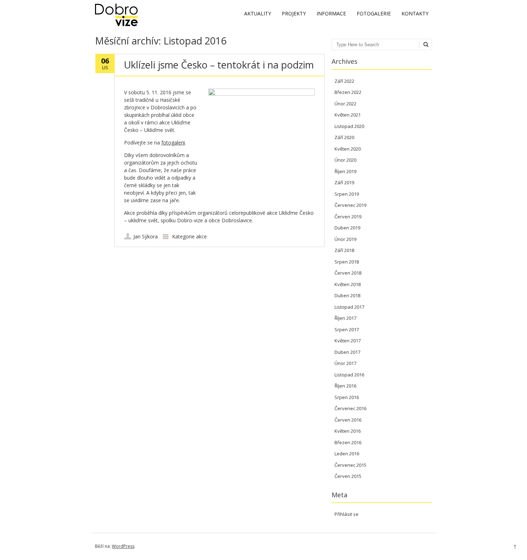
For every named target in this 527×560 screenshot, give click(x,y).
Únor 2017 (345, 363)
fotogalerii (173, 142)
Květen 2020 (347, 149)
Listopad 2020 (349, 126)
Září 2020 (344, 137)
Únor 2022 (345, 103)
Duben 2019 (347, 227)
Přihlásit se (346, 514)
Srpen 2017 (346, 329)
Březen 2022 (347, 92)
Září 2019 (344, 182)
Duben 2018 (347, 295)
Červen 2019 (347, 216)
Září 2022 (344, 81)
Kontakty (415, 13)
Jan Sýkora (145, 236)
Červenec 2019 (350, 205)
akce (201, 236)
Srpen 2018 (346, 261)
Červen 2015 (347, 476)
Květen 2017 (347, 340)
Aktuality (257, 13)
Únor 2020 (345, 160)
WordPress (123, 546)
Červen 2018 (347, 273)
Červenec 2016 (350, 408)
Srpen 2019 (346, 194)
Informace (331, 13)
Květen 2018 (347, 284)
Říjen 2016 (345, 386)
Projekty (294, 13)
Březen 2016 (347, 442)
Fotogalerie (374, 13)
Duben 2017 (347, 352)
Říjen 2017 (345, 318)
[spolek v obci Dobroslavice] (116, 24)
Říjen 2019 (345, 171)
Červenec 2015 (350, 465)
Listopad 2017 (349, 307)
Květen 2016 (347, 431)
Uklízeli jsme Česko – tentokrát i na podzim (219, 64)
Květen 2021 (347, 114)
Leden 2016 (346, 453)
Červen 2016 (347, 420)
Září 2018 (344, 250)
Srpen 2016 (346, 397)
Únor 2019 (345, 239)
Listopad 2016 (349, 374)
